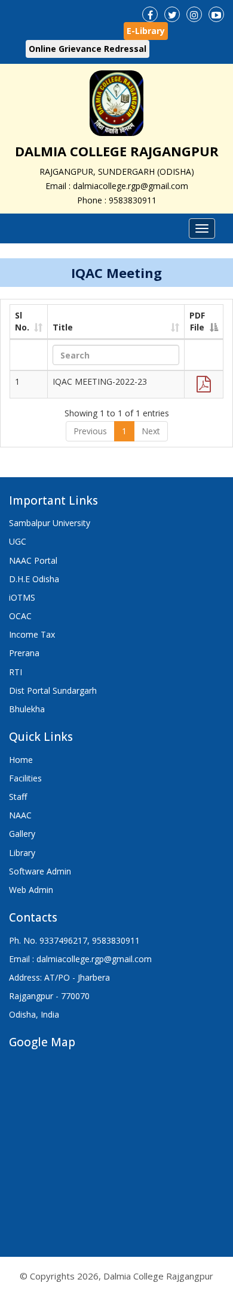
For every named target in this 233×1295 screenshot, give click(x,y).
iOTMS (22, 597)
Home (21, 759)
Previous (90, 431)
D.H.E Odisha (34, 579)
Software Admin (40, 871)
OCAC (20, 616)
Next (151, 431)
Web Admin (31, 889)
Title (63, 327)
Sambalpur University (49, 522)
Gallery (22, 833)
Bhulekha (27, 709)
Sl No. (22, 321)
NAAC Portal (33, 560)
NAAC (20, 815)
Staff (18, 796)
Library (22, 852)
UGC (17, 541)
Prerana (24, 653)
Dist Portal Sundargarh (53, 690)
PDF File (197, 321)
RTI (15, 672)
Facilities (25, 778)
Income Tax (32, 634)
